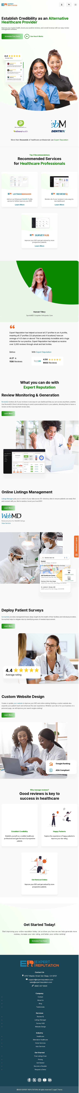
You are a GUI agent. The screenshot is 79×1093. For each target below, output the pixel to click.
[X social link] (34, 1080)
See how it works (36, 36)
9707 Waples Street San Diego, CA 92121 (40, 976)
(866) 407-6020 (40, 986)
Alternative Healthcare (40, 1040)
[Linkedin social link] (50, 1080)
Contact (40, 997)
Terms (60, 1090)
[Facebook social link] (29, 1080)
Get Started (40, 1063)
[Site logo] (9, 4)
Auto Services (40, 1046)
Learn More (19, 205)
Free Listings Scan (40, 1056)
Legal (55, 1090)
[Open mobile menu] (75, 5)
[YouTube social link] (45, 1080)
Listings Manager (40, 1020)
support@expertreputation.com (41, 980)
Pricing (40, 1059)
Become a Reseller (40, 1066)
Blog (40, 1003)
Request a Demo (40, 1069)
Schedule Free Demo (12, 36)
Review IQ (40, 1016)
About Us (40, 1000)
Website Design (40, 1026)
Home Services (40, 1043)
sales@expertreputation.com (41, 982)
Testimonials (40, 1007)
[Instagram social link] (39, 1080)
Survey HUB (40, 1023)
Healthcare (40, 1036)
